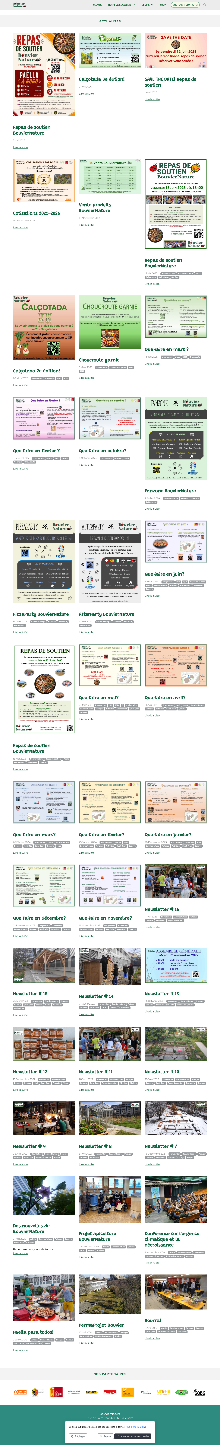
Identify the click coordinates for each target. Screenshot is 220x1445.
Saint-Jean (164, 277)
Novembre (123, 926)
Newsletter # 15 (30, 994)
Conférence (199, 1253)
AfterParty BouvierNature (106, 614)
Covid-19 (30, 1243)
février (49, 458)
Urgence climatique (155, 1256)
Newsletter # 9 (29, 1147)
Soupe (65, 458)
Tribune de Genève (185, 1005)
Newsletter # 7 (161, 1146)
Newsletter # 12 (30, 1072)
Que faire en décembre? (39, 918)
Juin (178, 582)
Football (185, 498)
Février (117, 842)
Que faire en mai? (99, 698)
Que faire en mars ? (167, 349)
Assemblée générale (165, 1005)
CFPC (47, 1005)
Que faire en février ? (36, 451)
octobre (118, 458)
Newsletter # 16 (162, 909)
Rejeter (108, 1436)
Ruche (91, 1250)
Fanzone (195, 498)
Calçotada (49, 378)
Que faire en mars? (34, 835)
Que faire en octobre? (102, 451)
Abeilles (123, 1083)
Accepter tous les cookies (134, 1436)
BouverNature (36, 759)
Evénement (37, 378)
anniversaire (131, 705)
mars (177, 357)
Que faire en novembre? (105, 918)
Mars (131, 367)
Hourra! (153, 1321)
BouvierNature (168, 274)
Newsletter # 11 (96, 1072)
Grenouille (190, 1083)
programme (167, 357)
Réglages (80, 1436)
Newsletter (166, 917)
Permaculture (86, 1336)
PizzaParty (63, 622)
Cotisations (19, 1008)
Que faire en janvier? (168, 835)
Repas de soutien (185, 274)
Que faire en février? (101, 835)
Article (33, 1239)
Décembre (189, 842)
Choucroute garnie (99, 360)
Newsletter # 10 (162, 1072)
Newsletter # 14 (96, 996)
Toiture (39, 1005)
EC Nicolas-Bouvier (174, 1256)
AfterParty (128, 622)
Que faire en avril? (165, 698)
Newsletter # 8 (95, 1147)
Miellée (133, 1083)
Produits (56, 1083)
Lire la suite (20, 147)
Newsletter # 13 (162, 994)
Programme (168, 582)
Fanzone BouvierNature (170, 491)
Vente (65, 1083)
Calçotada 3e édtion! (102, 79)
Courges (18, 462)
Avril (59, 378)
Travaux (201, 1083)
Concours (57, 1005)
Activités (110, 709)
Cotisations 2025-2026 (36, 213)
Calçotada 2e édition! (36, 371)
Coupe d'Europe (171, 498)
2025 (66, 378)
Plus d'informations (136, 1426)
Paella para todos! (33, 1332)
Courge (180, 1157)
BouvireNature (86, 846)
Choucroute (195, 357)
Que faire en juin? (164, 574)
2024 (126, 458)
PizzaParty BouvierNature (41, 614)
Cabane (113, 1008)
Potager (173, 585)
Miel (36, 1083)
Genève (174, 277)
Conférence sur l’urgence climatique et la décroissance (172, 1240)
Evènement (151, 277)
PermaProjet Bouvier (101, 1325)
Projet (118, 1336)
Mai (110, 705)
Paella (198, 274)
